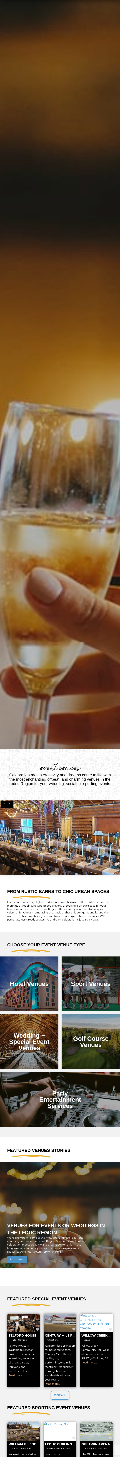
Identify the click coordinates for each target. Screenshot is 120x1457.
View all (60, 1395)
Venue (87, 1340)
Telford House (22, 1335)
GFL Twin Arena (95, 1444)
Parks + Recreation (21, 1448)
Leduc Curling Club (63, 1444)
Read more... (16, 1375)
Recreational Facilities (58, 1448)
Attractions (52, 1340)
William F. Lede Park (27, 1444)
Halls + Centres (19, 1340)
